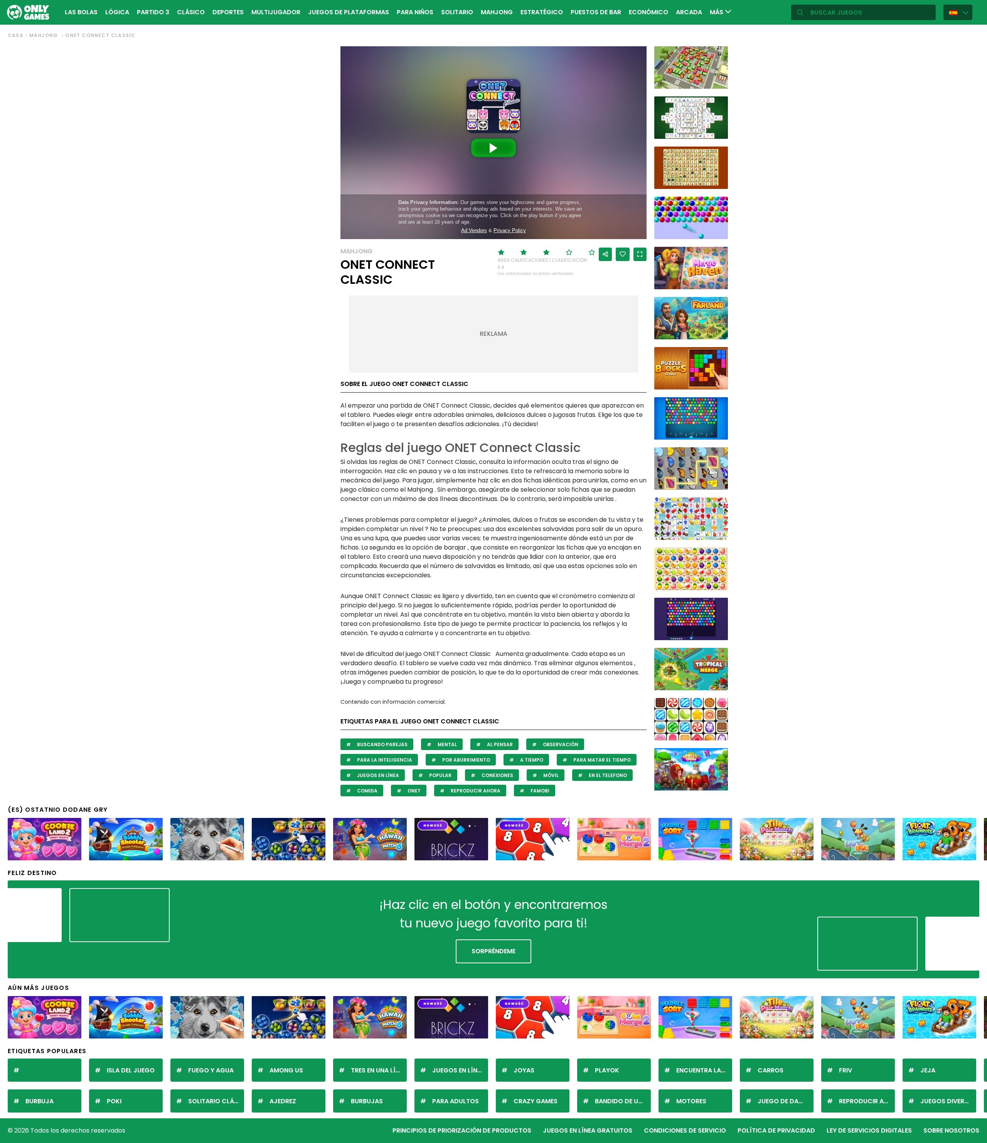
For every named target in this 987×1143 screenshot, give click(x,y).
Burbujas (367, 1101)
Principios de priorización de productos (461, 1130)
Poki (114, 1101)
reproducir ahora (475, 790)
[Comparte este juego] (605, 254)
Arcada (689, 12)
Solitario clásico (216, 1101)
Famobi (539, 790)
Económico (648, 12)
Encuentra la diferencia (704, 1070)
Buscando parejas (382, 744)
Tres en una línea (379, 1070)
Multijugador (275, 12)
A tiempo (531, 760)
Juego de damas (785, 1101)
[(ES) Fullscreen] (640, 254)
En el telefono (607, 775)
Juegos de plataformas (348, 12)
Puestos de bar (596, 12)
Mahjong (497, 12)
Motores (691, 1101)
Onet (413, 790)
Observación (560, 744)
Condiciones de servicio (685, 1130)
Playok (607, 1070)
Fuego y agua (211, 1070)
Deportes (228, 12)
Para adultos (455, 1101)
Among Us (286, 1070)
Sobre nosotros (951, 1130)
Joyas (524, 1070)
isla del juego (131, 1070)
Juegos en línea (377, 775)
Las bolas (81, 12)
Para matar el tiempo (601, 760)
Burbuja (39, 1101)
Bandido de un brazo (623, 1101)
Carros (770, 1070)
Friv (845, 1070)
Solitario (457, 12)
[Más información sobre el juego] (717, 80)
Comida (366, 790)
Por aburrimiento (465, 760)
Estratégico (541, 12)
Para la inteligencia (384, 760)
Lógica (117, 12)
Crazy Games (536, 1101)
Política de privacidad (776, 1130)
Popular (439, 775)
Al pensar (499, 744)
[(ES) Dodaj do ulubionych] (623, 254)
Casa (16, 35)
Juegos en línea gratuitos (587, 1130)
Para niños (415, 12)
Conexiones (496, 775)
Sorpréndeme (493, 951)
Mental (446, 744)
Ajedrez (282, 1101)
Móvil (550, 775)
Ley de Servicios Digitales (869, 1130)
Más (717, 12)
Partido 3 (153, 12)
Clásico (191, 12)
